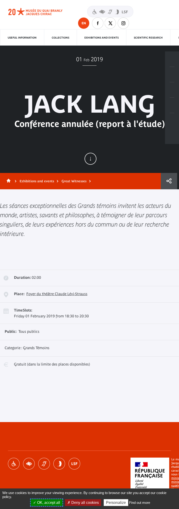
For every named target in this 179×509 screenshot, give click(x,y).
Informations (172, 74)
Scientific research (148, 37)
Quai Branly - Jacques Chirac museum (41, 12)
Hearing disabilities (44, 464)
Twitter (110, 23)
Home (7, 181)
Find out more (139, 503)
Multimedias (172, 105)
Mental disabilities (59, 464)
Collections (60, 37)
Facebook (97, 23)
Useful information (22, 37)
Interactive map (172, 121)
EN (84, 23)
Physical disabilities (14, 464)
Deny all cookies (84, 503)
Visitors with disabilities (110, 11)
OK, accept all (48, 503)
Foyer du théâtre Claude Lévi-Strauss (56, 294)
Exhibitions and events (101, 37)
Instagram (123, 23)
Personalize (116, 503)
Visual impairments (29, 464)
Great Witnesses (74, 181)
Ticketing (172, 59)
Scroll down (90, 159)
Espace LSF (74, 464)
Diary (172, 90)
